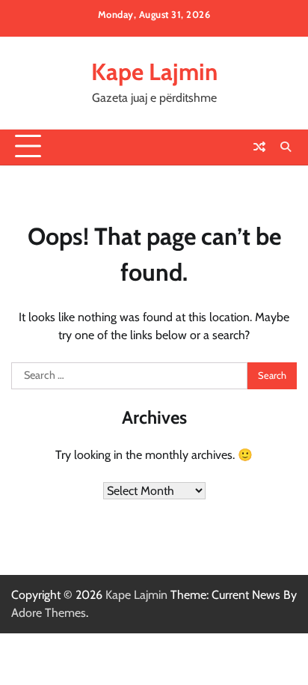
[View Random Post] (259, 147)
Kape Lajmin (154, 72)
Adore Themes (48, 613)
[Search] (285, 147)
